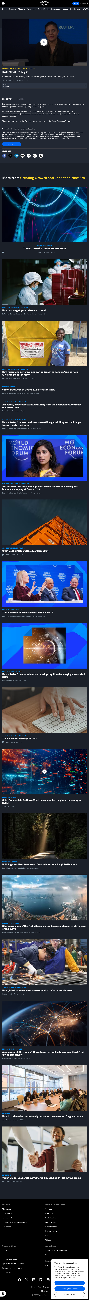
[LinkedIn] (16, 156)
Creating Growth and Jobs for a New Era (18, 68)
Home (4, 9)
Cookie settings (69, 1294)
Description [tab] (7, 99)
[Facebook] (4, 156)
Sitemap (44, 1291)
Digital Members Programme (49, 9)
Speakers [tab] (20, 99)
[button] (44, 42)
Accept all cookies (70, 1283)
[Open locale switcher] (3, 1293)
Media (65, 9)
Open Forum (75, 9)
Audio (5, 84)
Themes (21, 9)
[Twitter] (10, 156)
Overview (12, 9)
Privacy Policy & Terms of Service (44, 1287)
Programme (31, 9)
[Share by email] (23, 156)
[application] (44, 42)
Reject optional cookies (70, 1289)
